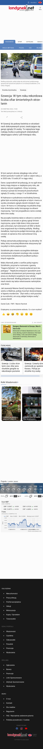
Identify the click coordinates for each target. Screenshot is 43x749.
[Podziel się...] (21, 117)
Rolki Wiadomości (9, 382)
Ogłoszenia (6, 588)
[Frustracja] (31, 314)
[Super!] (8, 314)
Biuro (4, 694)
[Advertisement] (21, 20)
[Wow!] (22, 314)
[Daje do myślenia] (17, 314)
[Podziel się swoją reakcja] (7, 117)
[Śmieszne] (12, 314)
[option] (21, 594)
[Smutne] (26, 314)
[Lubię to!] (3, 314)
